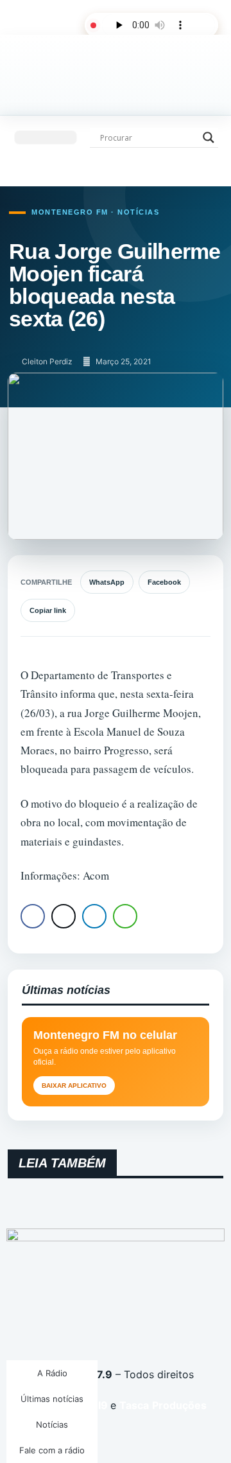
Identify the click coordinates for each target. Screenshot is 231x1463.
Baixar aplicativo (74, 1085)
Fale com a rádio (52, 1450)
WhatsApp (106, 582)
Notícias (52, 1424)
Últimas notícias (52, 1399)
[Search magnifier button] (209, 137)
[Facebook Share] (33, 916)
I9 (102, 1405)
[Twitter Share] (63, 916)
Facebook (164, 582)
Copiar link (48, 610)
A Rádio (52, 1373)
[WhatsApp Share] (125, 916)
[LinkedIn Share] (94, 916)
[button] (45, 137)
